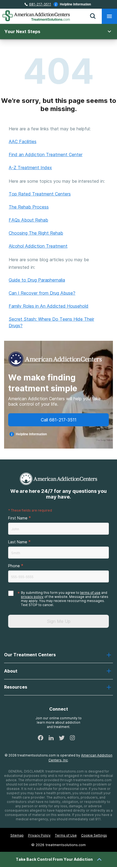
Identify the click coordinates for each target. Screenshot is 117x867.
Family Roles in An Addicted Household (48, 306)
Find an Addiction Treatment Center (45, 154)
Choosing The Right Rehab (36, 233)
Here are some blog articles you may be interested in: (49, 263)
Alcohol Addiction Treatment (38, 246)
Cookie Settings (94, 835)
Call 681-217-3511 (58, 420)
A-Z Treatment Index (30, 167)
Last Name (17, 542)
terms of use (90, 593)
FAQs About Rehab (28, 220)
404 (58, 71)
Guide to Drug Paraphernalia (37, 280)
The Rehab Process (29, 207)
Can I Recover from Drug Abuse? (42, 293)
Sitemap (17, 835)
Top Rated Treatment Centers (40, 194)
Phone (14, 565)
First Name (17, 518)
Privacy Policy (39, 835)
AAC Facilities (22, 141)
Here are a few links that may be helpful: (50, 128)
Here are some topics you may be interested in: (57, 181)
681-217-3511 (40, 4)
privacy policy (32, 597)
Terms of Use (66, 835)
